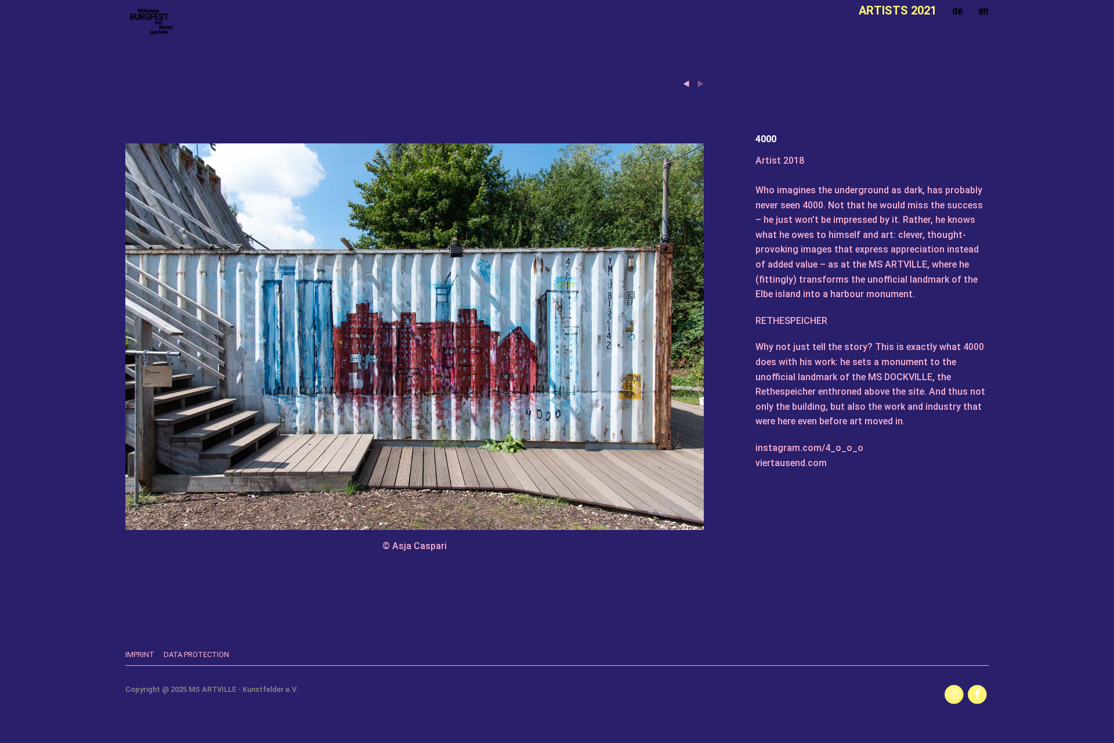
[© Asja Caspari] (414, 151)
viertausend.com (791, 462)
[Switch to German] (957, 11)
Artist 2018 (779, 160)
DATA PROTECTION (196, 654)
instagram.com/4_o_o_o (809, 447)
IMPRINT (139, 654)
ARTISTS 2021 (897, 10)
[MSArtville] (151, 22)
